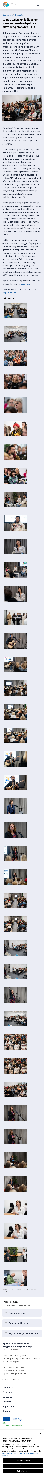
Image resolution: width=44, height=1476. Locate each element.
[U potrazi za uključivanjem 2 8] (22, 477)
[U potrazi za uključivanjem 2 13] (22, 595)
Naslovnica (7, 15)
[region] (22, 1453)
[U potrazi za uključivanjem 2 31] (22, 996)
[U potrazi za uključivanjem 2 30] (22, 972)
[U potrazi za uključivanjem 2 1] (22, 311)
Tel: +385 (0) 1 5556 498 (13, 1367)
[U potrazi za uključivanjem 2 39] (22, 1185)
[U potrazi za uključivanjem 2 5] (22, 406)
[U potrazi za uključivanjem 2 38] (22, 1161)
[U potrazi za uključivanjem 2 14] (22, 618)
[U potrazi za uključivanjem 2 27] (22, 901)
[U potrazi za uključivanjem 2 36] (22, 1114)
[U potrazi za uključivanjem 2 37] (22, 1137)
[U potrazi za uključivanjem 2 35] (22, 1090)
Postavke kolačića (23, 1461)
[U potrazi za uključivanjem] (22, 1279)
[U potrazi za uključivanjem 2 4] (22, 382)
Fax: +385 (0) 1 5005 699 (13, 1370)
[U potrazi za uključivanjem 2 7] (22, 453)
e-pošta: (14, 1373)
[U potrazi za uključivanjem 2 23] (22, 807)
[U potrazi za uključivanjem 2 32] (22, 1019)
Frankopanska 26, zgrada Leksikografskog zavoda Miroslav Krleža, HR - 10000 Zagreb (21, 1358)
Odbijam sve (23, 1466)
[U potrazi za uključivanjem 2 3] (22, 359)
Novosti (19, 15)
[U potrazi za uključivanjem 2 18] (22, 713)
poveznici (25, 284)
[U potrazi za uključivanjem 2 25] (22, 854)
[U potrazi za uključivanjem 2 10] (22, 524)
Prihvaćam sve (23, 1471)
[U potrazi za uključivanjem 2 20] (22, 760)
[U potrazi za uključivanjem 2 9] (22, 500)
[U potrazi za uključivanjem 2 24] (22, 831)
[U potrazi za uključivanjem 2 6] (22, 429)
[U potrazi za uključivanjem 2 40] (22, 1208)
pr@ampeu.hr (9, 292)
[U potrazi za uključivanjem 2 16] (22, 665)
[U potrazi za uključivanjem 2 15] (22, 642)
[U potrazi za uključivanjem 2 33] (22, 1043)
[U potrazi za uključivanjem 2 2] (22, 335)
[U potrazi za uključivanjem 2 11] (22, 547)
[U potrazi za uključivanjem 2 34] (22, 1067)
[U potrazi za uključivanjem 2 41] (22, 1232)
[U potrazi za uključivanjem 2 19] (22, 736)
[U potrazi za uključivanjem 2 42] (22, 1255)
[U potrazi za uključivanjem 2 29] (22, 949)
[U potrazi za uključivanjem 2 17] (22, 689)
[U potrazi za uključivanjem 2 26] (22, 878)
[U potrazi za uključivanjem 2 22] (22, 783)
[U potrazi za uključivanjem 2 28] (22, 925)
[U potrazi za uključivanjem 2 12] (22, 571)
